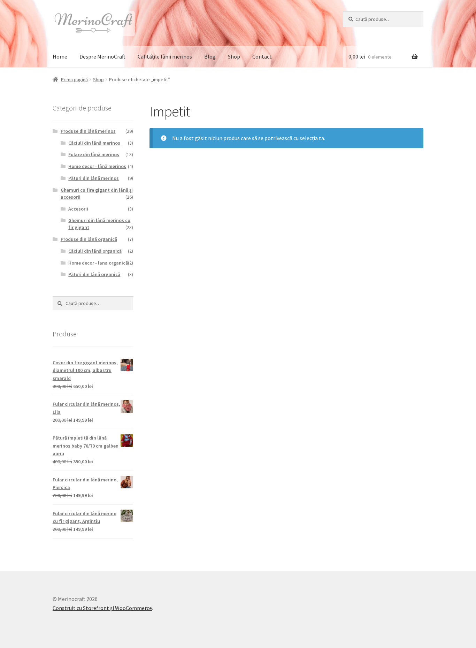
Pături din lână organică (94, 274)
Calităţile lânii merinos (165, 56)
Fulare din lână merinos (93, 154)
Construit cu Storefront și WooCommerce (102, 607)
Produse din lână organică (89, 239)
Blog (210, 56)
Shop (234, 56)
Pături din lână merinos (93, 178)
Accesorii (78, 209)
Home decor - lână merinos (97, 166)
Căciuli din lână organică (95, 251)
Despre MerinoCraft (102, 56)
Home (60, 56)
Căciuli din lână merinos (94, 143)
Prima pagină (74, 79)
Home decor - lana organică (98, 263)
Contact (262, 56)
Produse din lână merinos (88, 131)
